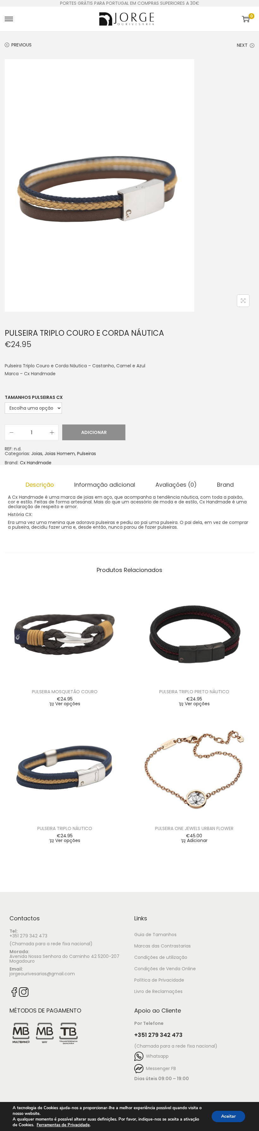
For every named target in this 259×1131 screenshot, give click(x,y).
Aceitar (228, 1116)
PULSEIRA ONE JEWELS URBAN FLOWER (194, 828)
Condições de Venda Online (165, 969)
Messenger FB (159, 1068)
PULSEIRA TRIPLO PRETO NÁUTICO (194, 692)
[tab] (40, 484)
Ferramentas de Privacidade (63, 1125)
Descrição (40, 484)
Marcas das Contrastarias (162, 946)
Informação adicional (104, 484)
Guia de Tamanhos (155, 934)
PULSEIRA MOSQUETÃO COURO (65, 692)
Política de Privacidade (159, 980)
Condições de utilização (160, 957)
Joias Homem (60, 453)
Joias (36, 453)
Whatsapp (156, 1056)
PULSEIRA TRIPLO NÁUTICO (64, 828)
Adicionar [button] (197, 840)
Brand (225, 484)
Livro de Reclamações (158, 991)
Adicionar (94, 432)
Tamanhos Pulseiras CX (34, 397)
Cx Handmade (35, 462)
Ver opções (67, 703)
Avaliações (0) (176, 484)
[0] (246, 19)
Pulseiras (86, 453)
